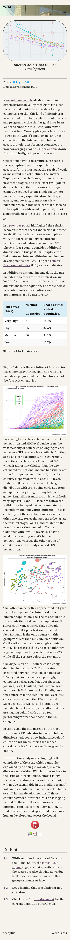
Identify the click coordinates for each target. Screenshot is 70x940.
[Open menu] (65, 12)
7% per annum (47, 149)
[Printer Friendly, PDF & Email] (35, 834)
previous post (18, 225)
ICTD (34, 86)
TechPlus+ (10, 7)
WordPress (59, 933)
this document (44, 899)
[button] (55, 153)
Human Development (16, 86)
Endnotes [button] (12, 850)
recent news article (19, 100)
